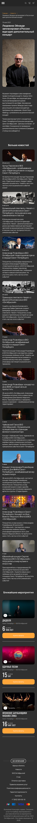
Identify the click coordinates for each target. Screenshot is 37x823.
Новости (18, 769)
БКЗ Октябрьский (18, 761)
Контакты (18, 796)
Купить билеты (18, 635)
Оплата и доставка (19, 781)
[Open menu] (3, 3)
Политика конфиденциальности (18, 788)
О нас (18, 777)
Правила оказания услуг (19, 784)
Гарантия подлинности (18, 792)
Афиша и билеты (19, 766)
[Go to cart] (33, 3)
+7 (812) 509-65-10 (18, 799)
